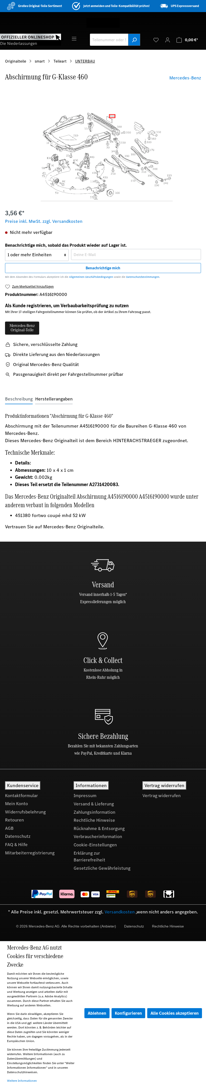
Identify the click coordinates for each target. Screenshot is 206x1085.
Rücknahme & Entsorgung (99, 828)
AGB (9, 828)
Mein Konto (16, 804)
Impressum (85, 796)
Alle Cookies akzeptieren (174, 1013)
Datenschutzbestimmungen (142, 277)
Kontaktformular (21, 796)
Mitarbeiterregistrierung (30, 853)
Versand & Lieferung (94, 804)
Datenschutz (17, 836)
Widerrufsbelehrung (25, 812)
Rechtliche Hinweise (94, 820)
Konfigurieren (128, 1013)
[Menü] (74, 38)
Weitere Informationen (22, 1081)
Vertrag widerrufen (161, 796)
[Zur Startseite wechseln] (30, 39)
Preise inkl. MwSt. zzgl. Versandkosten (43, 221)
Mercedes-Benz (185, 78)
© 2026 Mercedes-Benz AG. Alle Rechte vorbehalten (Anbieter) (66, 926)
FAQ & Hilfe (16, 845)
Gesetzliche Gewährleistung (102, 868)
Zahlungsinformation (94, 812)
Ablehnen (97, 1013)
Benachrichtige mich (103, 268)
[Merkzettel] (156, 39)
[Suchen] (134, 40)
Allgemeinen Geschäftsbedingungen (91, 277)
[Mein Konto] (167, 39)
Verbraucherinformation (98, 837)
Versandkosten (120, 912)
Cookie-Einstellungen (95, 845)
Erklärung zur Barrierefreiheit (89, 856)
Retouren (14, 820)
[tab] (19, 399)
